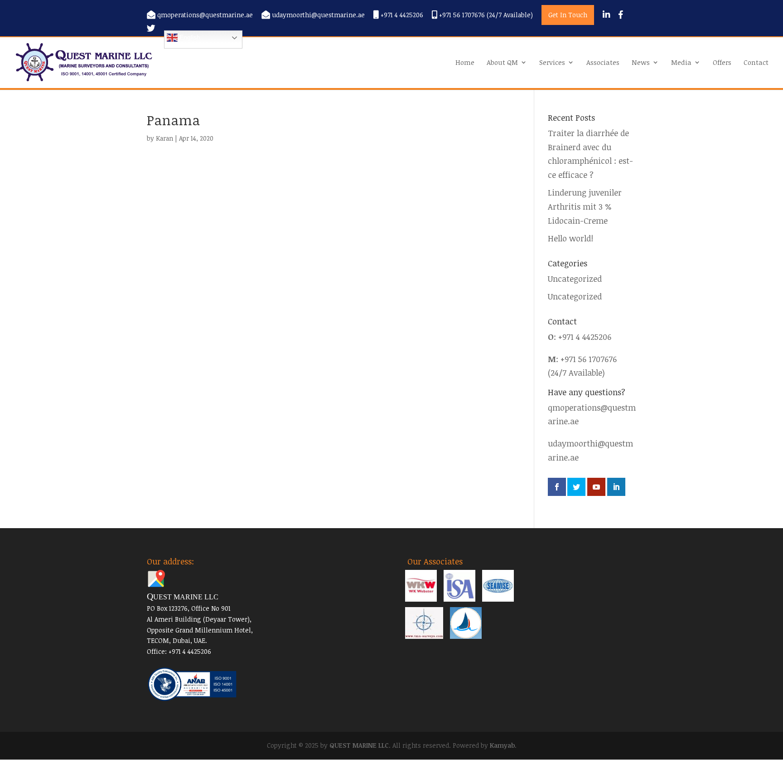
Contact (756, 63)
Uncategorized (575, 278)
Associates (602, 63)
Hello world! (570, 238)
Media (681, 63)
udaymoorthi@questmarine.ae (318, 15)
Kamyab (502, 745)
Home (464, 63)
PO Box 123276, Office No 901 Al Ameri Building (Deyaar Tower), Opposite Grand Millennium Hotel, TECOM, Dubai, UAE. (200, 619)
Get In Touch (567, 14)
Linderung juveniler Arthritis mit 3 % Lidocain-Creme (585, 206)
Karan (164, 138)
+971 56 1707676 (589, 358)
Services (552, 63)
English (189, 37)
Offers (722, 63)
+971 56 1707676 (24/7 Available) (485, 15)
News (641, 63)
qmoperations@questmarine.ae (205, 15)
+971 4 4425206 (401, 15)
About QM (502, 63)
